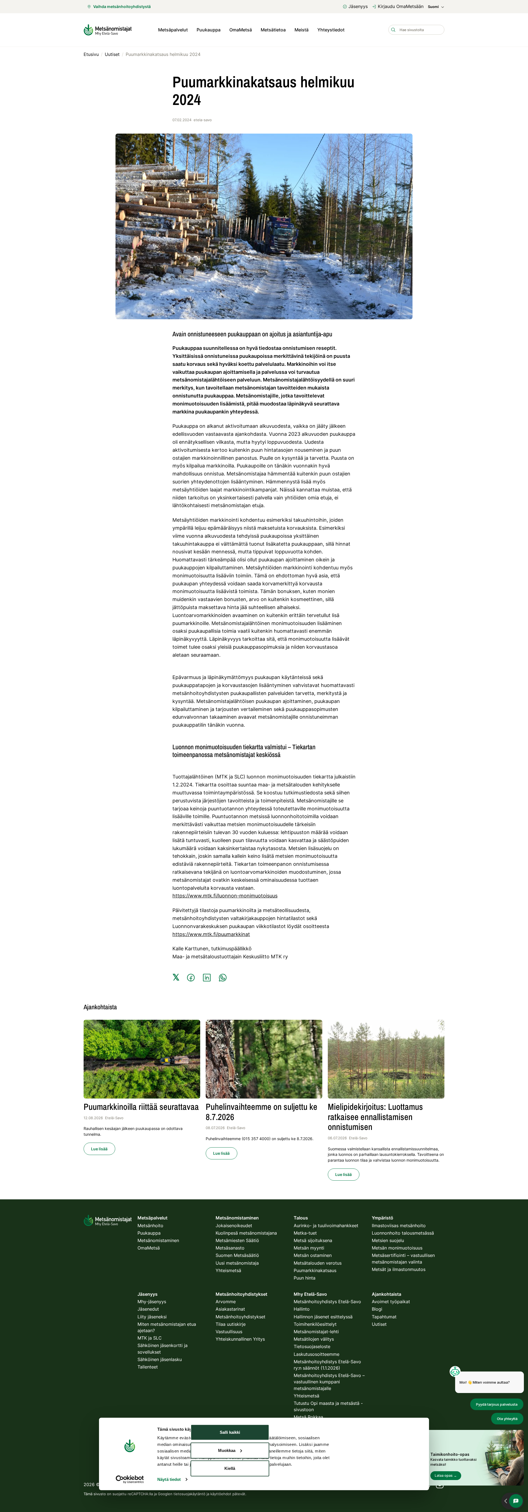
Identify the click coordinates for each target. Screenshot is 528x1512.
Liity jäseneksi (152, 1316)
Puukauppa (209, 30)
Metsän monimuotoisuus (397, 1248)
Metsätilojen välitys (314, 1339)
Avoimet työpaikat (391, 1301)
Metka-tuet (305, 1233)
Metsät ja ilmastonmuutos (398, 1269)
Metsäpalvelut (173, 30)
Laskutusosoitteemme (316, 1354)
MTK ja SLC (150, 1338)
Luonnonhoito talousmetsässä (403, 1233)
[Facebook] (191, 977)
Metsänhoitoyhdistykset (240, 1316)
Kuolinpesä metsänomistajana (246, 1233)
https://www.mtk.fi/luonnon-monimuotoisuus (224, 896)
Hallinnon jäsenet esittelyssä (323, 1316)
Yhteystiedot (331, 30)
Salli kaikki (230, 1432)
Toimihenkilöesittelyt (315, 1324)
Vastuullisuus (229, 1331)
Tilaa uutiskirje (231, 1324)
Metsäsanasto (230, 1248)
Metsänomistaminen (158, 1240)
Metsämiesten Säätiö (237, 1240)
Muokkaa (226, 1450)
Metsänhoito (150, 1225)
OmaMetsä (240, 30)
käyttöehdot (220, 1494)
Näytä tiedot (169, 1479)
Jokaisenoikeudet (234, 1225)
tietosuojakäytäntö (189, 1494)
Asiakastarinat (230, 1309)
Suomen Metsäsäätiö (237, 1255)
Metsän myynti (309, 1248)
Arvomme (226, 1301)
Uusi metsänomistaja (237, 1263)
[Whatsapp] (222, 977)
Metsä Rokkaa (308, 1417)
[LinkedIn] (206, 977)
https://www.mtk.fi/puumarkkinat (211, 934)
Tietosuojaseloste (312, 1346)
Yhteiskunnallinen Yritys (240, 1339)
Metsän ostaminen (313, 1255)
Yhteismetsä (228, 1270)
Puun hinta (304, 1278)
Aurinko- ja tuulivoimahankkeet (326, 1225)
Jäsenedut (148, 1309)
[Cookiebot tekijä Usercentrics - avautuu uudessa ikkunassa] (130, 1479)
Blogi (377, 1309)
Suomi (433, 7)
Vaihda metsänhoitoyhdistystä (122, 6)
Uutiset (379, 1324)
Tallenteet (148, 1367)
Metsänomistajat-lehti (316, 1331)
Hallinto (302, 1309)
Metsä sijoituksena (313, 1240)
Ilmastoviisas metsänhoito (399, 1225)
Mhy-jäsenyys (152, 1301)
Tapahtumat (384, 1316)
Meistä (302, 30)
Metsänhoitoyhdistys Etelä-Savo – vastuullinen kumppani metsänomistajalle (329, 1382)
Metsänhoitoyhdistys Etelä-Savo (327, 1301)
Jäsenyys (358, 6)
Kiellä (229, 1468)
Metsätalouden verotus (318, 1263)
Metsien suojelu (388, 1240)
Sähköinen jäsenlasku (160, 1359)
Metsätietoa (273, 30)
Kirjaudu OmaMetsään (401, 6)
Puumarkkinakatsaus (315, 1270)
